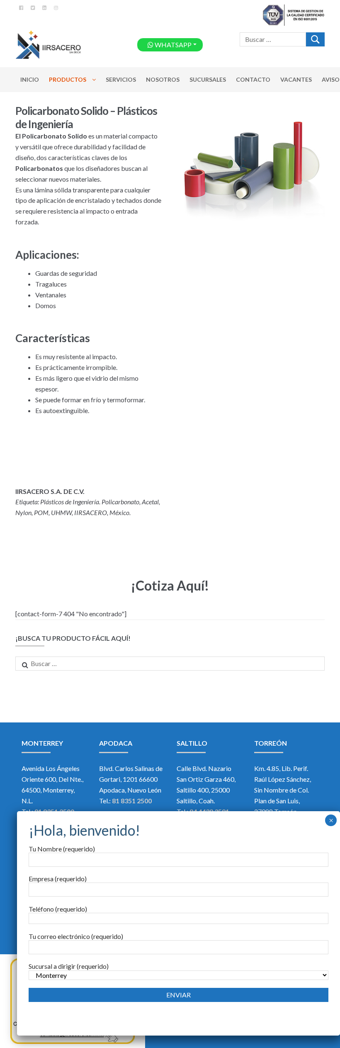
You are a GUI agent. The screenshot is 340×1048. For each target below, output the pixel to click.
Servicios (121, 79)
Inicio (29, 79)
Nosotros (163, 79)
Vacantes (296, 79)
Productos (67, 79)
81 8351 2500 (131, 801)
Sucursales (207, 79)
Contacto (253, 79)
